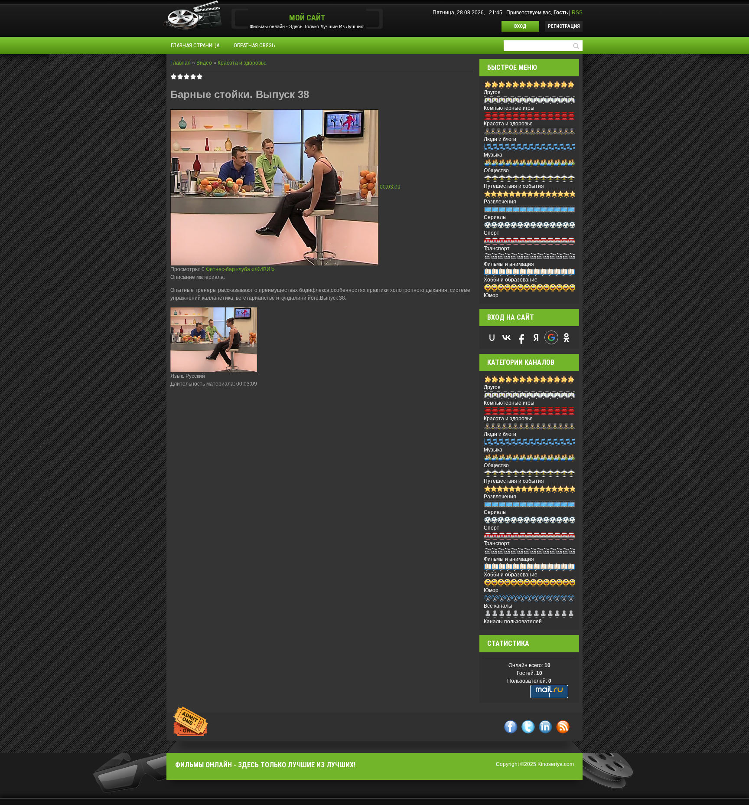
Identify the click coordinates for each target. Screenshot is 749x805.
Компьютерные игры (509, 108)
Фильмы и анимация (509, 264)
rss (563, 726)
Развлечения (500, 202)
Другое (492, 92)
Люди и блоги (500, 139)
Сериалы (495, 217)
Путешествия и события (514, 186)
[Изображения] (213, 339)
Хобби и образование (510, 280)
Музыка (493, 155)
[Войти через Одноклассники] (566, 337)
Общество (496, 170)
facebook (511, 726)
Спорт (491, 233)
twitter (528, 726)
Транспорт (497, 248)
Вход (520, 26)
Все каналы (498, 606)
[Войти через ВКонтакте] (506, 337)
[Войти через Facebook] (521, 337)
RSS (577, 13)
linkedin (545, 726)
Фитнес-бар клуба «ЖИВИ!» (240, 269)
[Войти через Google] (551, 337)
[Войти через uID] (491, 337)
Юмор (491, 295)
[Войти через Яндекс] (536, 337)
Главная (180, 63)
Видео (204, 63)
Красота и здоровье (242, 63)
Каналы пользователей (513, 621)
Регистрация (564, 26)
